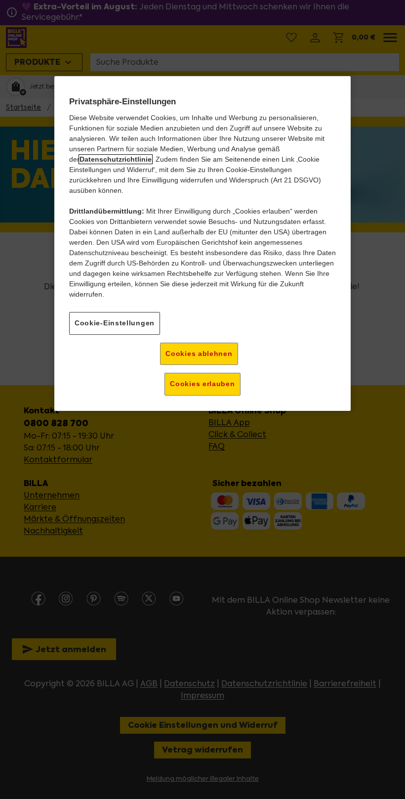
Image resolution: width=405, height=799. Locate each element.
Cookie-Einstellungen (115, 323)
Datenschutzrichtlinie (116, 159)
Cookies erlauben (202, 384)
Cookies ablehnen (198, 353)
